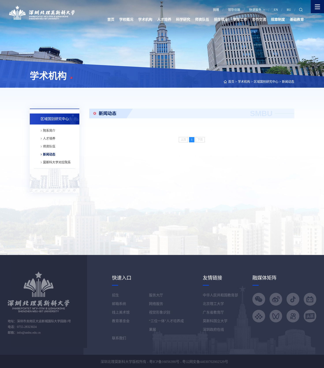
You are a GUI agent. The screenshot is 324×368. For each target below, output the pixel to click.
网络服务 (156, 304)
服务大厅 (156, 295)
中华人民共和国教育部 (220, 295)
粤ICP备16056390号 (164, 362)
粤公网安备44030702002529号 (205, 362)
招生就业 (221, 19)
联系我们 (119, 338)
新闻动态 (288, 81)
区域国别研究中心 (266, 81)
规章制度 (278, 19)
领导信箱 (234, 9)
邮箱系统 (119, 304)
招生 (115, 295)
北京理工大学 (213, 304)
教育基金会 (121, 321)
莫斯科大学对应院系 (57, 162)
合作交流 (259, 19)
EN (276, 9)
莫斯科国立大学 (215, 321)
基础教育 (297, 19)
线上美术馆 (121, 312)
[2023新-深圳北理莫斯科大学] (42, 12)
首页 (110, 19)
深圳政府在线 (213, 329)
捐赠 (216, 9)
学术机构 (145, 19)
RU (289, 9)
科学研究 (183, 19)
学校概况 (126, 19)
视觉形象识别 (159, 312)
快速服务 (255, 9)
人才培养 (164, 19)
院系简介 (49, 130)
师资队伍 (202, 19)
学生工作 (240, 19)
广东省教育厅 (213, 312)
